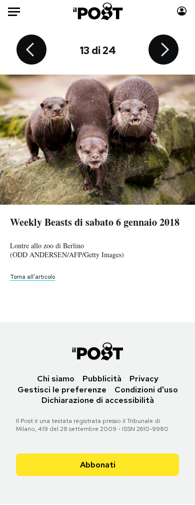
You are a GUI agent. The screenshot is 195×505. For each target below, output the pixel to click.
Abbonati (98, 464)
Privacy (144, 378)
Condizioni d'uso (146, 389)
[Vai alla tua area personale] (181, 11)
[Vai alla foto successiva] (163, 51)
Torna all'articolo (32, 276)
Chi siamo (55, 378)
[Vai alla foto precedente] (31, 51)
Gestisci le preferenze (62, 389)
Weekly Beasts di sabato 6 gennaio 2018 (95, 222)
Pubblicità (102, 378)
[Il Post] (97, 11)
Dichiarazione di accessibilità (98, 400)
